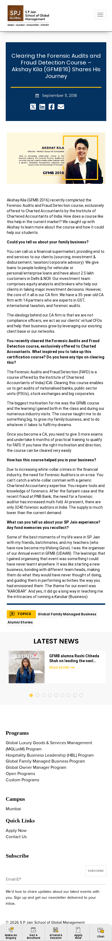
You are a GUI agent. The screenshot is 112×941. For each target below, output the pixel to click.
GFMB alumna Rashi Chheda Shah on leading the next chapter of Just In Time (74, 658)
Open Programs (20, 773)
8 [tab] (75, 690)
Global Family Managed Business (67, 614)
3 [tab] (44, 690)
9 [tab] (81, 690)
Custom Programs (22, 780)
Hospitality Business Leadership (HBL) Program (50, 755)
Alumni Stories (20, 622)
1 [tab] (31, 690)
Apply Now (16, 830)
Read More (59, 667)
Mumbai (13, 809)
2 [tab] (38, 690)
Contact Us (16, 836)
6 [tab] (63, 690)
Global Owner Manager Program (36, 767)
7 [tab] (69, 690)
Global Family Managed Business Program (45, 761)
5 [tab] (56, 690)
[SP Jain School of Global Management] (29, 15)
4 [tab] (50, 690)
